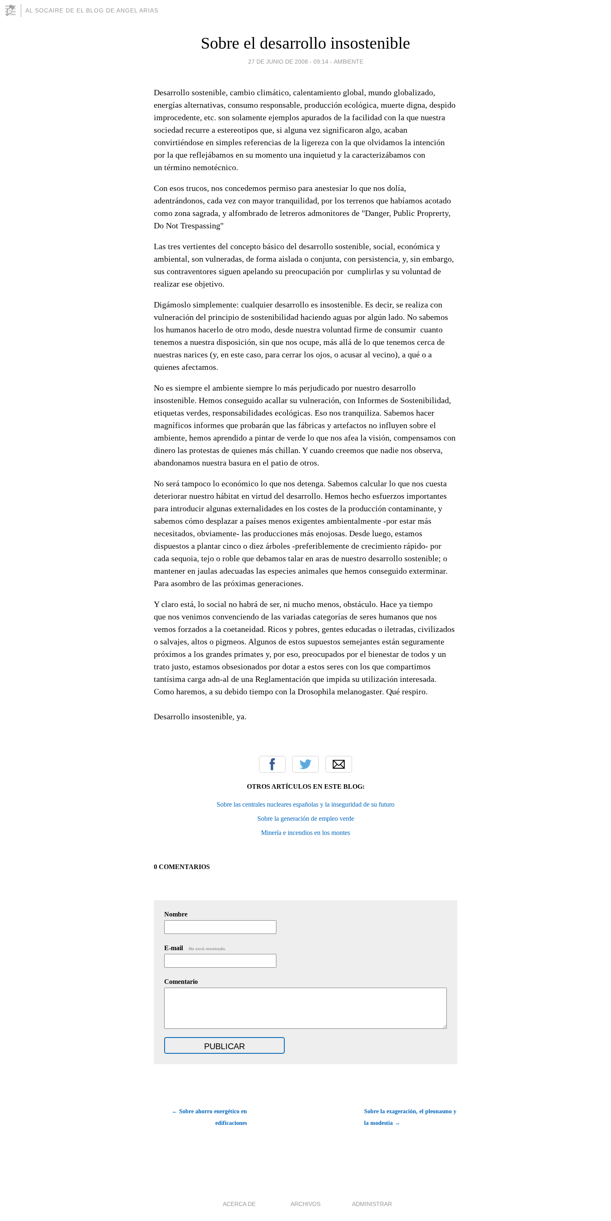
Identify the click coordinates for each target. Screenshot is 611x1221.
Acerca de (239, 1204)
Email (338, 764)
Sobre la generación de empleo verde (305, 818)
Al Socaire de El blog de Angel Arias (91, 10)
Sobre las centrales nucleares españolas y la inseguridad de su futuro (305, 804)
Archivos (305, 1204)
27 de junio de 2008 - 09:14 (288, 61)
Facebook (272, 764)
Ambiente (348, 61)
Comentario (181, 981)
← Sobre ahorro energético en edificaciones (209, 1117)
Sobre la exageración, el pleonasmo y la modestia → (410, 1117)
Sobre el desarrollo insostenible (305, 43)
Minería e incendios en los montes (305, 832)
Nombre (175, 914)
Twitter (305, 764)
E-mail (195, 947)
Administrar (372, 1204)
